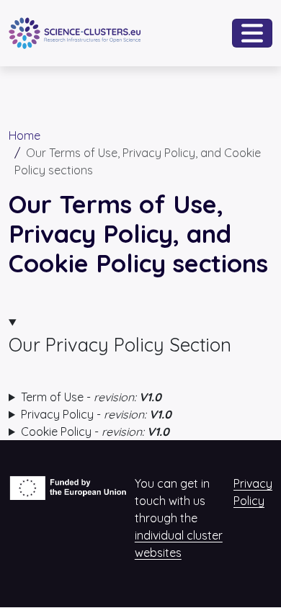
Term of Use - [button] (91, 397)
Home (24, 135)
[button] (140, 335)
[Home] (74, 27)
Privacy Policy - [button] (96, 414)
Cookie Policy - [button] (95, 431)
